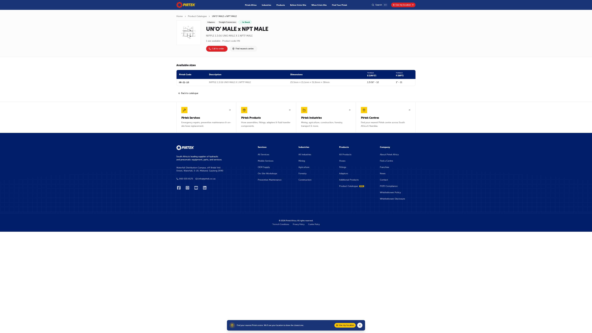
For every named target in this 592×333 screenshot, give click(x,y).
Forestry (302, 173)
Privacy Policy (298, 224)
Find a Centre (386, 161)
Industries (266, 5)
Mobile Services (265, 161)
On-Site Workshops (267, 173)
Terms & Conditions (280, 224)
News (382, 173)
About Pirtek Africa (389, 154)
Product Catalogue (197, 16)
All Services (263, 154)
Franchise (384, 167)
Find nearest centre (244, 48)
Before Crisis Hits (298, 5)
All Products (345, 154)
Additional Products (349, 180)
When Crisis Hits (319, 5)
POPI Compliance (389, 186)
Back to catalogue (189, 93)
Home (179, 16)
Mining (301, 161)
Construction (304, 180)
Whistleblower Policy (390, 192)
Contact (384, 180)
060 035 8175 (186, 179)
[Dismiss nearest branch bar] (360, 325)
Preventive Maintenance (270, 180)
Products (280, 5)
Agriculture (303, 167)
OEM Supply (264, 167)
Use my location (403, 5)
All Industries (304, 154)
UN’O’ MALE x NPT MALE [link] (224, 16)
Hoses (342, 161)
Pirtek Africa (251, 5)
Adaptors (343, 173)
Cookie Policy (314, 224)
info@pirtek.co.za (206, 179)
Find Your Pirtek (339, 5)
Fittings (342, 167)
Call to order (218, 48)
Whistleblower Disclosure (392, 199)
